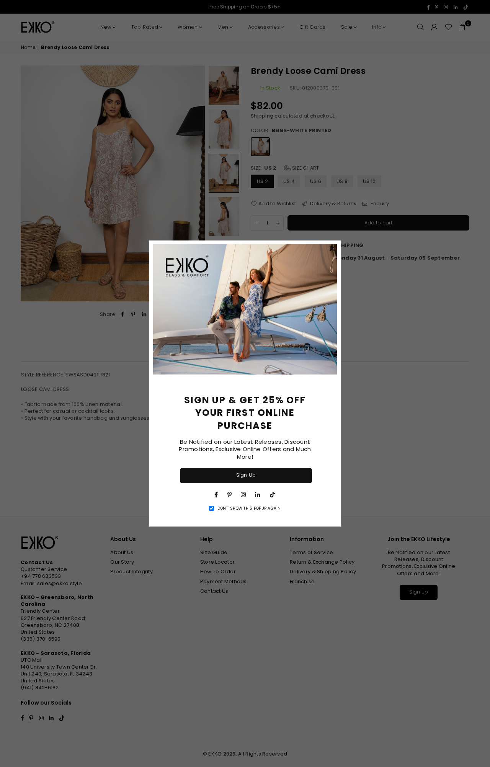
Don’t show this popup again (249, 508)
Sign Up (246, 475)
